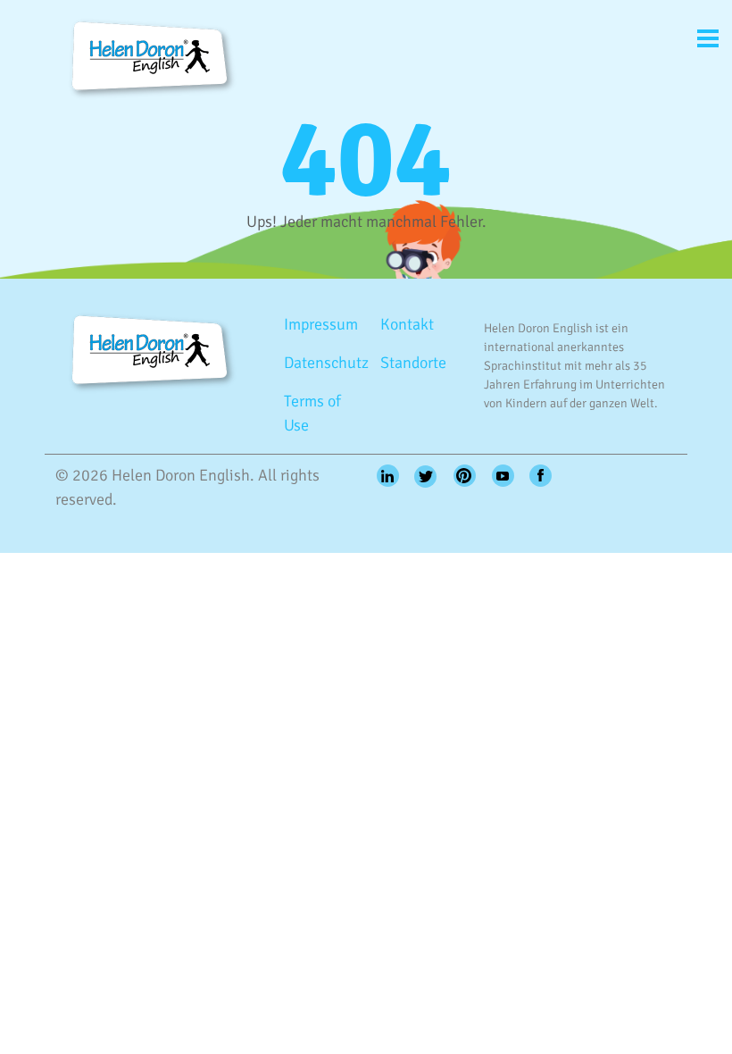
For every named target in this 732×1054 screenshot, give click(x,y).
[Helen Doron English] (146, 56)
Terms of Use (312, 413)
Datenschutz (325, 362)
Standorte (413, 362)
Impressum (321, 324)
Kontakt (407, 324)
